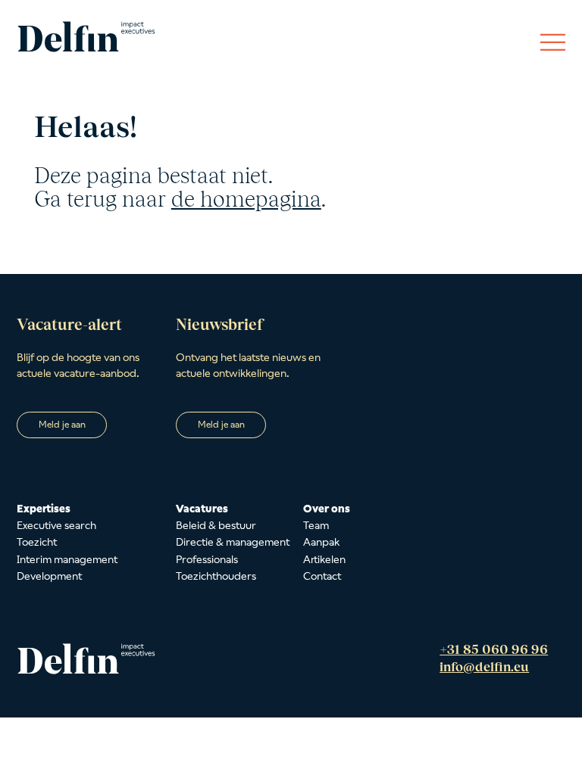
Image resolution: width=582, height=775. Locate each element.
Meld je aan (62, 424)
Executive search (56, 525)
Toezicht (37, 542)
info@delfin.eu (484, 666)
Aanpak (321, 542)
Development (49, 576)
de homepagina (246, 198)
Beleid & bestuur (216, 525)
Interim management (67, 559)
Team (316, 525)
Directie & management (232, 542)
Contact (322, 576)
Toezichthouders (216, 576)
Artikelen (324, 559)
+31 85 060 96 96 (494, 649)
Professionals (207, 559)
